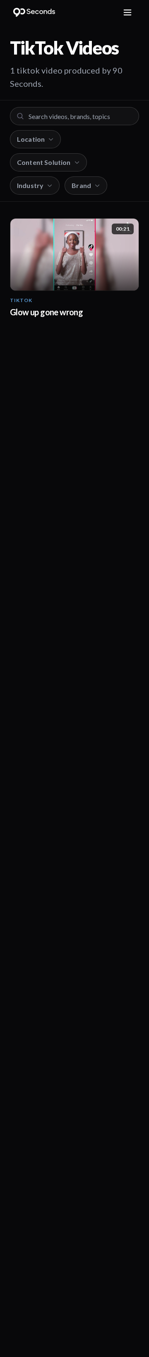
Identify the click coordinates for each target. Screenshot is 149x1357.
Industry (30, 185)
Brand (81, 185)
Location (31, 139)
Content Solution (44, 162)
